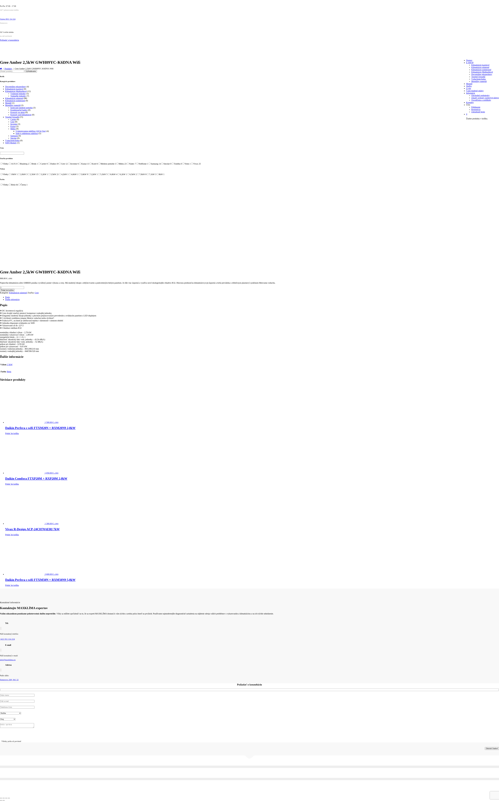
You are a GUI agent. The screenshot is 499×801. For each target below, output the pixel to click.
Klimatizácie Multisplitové (482, 72)
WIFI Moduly (11, 143)
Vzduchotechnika (478, 79)
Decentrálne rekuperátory (481, 74)
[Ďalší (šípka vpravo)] (4, 800)
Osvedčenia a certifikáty (481, 100)
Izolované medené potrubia (21, 108)
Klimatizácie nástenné (480, 67)
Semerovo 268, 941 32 (9, 680)
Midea (13, 129)
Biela (9, 372)
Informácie (470, 93)
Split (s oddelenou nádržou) (27, 133)
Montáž (469, 84)
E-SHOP (470, 63)
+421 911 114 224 (7, 639)
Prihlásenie (475, 107)
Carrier (13, 119)
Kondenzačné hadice (19, 110)
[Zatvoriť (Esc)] (9, 798)
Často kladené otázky (475, 91)
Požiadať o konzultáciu (9, 40)
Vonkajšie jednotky (18, 96)
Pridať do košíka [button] (12, 433)
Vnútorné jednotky (18, 94)
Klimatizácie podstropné (481, 70)
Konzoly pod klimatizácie (20, 115)
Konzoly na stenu (17, 112)
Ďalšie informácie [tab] (12, 299)
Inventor (13, 124)
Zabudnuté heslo (478, 112)
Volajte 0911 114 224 (7, 19)
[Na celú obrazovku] (4, 798)
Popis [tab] (7, 297)
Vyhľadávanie (31, 71)
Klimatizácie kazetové (480, 65)
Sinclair (13, 138)
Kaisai (13, 126)
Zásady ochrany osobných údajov (485, 98)
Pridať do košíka (7, 290)
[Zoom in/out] (1, 798)
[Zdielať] (6, 798)
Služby (469, 86)
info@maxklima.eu (8, 660)
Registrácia (475, 109)
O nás (468, 88)
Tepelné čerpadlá (478, 77)
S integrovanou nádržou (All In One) (31, 131)
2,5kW (9, 364)
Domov (469, 60)
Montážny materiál (479, 81)
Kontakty (470, 102)
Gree (12, 122)
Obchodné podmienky (480, 95)
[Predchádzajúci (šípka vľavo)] (1, 800)
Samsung (14, 136)
